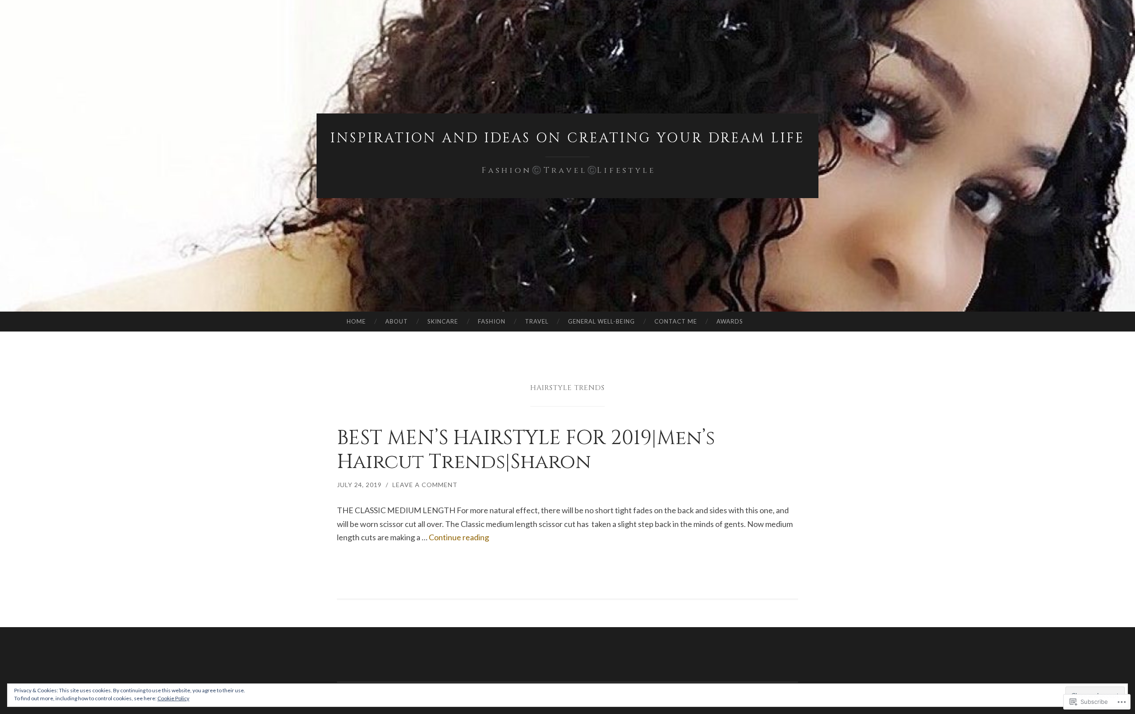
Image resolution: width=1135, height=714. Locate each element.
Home (356, 321)
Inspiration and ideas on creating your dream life (567, 138)
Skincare (442, 321)
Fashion (491, 321)
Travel (536, 321)
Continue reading (459, 537)
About (396, 321)
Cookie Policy (173, 698)
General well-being (601, 321)
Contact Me (675, 321)
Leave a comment (425, 484)
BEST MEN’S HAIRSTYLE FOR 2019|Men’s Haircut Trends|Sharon (526, 450)
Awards (729, 321)
